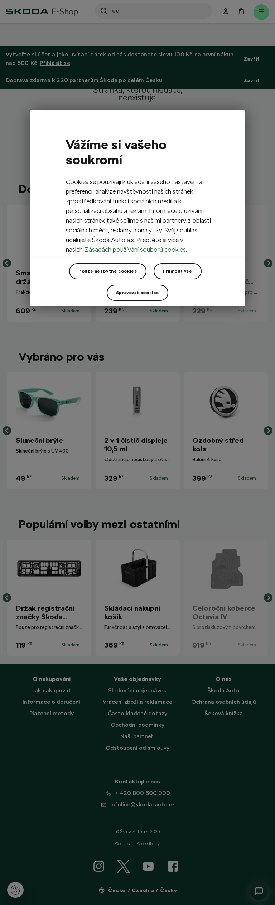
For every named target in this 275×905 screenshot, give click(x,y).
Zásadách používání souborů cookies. (136, 249)
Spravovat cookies (137, 292)
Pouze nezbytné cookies (107, 271)
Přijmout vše (177, 271)
